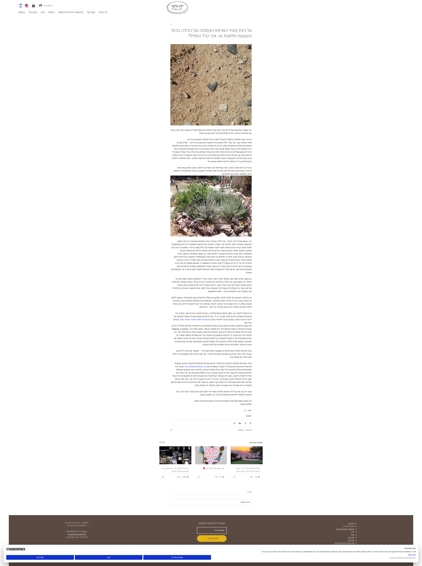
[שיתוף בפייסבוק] (251, 423)
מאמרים (248, 416)
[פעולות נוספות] (171, 24)
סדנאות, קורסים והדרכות (345, 529)
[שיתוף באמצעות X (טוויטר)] (245, 423)
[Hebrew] (21, 5)
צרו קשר (351, 540)
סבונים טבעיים (348, 526)
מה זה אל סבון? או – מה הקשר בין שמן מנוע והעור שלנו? (175, 470)
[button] (33, 5)
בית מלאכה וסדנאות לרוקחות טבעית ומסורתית (75, 524)
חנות (352, 531)
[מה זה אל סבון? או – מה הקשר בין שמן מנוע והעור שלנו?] (175, 455)
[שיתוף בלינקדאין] (240, 423)
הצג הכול (162, 442)
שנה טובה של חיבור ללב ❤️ (213, 468)
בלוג (352, 534)
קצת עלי (351, 523)
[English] (27, 5)
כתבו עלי (351, 537)
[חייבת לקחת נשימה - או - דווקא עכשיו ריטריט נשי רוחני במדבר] (247, 455)
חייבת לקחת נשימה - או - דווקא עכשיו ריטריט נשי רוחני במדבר (248, 470)
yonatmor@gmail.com (77, 534)
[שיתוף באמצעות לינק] (234, 423)
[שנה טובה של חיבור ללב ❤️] (211, 455)
